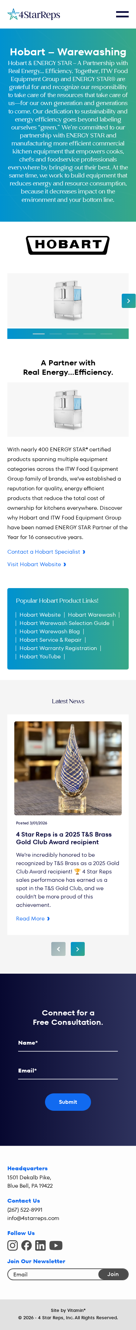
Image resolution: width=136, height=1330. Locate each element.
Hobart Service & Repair (51, 640)
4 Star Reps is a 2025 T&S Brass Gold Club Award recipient (64, 838)
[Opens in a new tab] (12, 1245)
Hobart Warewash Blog (50, 631)
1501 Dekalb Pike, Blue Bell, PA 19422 (30, 1181)
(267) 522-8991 (25, 1210)
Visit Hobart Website (34, 564)
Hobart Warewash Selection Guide (64, 623)
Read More (30, 919)
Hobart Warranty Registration (58, 648)
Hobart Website (40, 615)
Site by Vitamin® (68, 1310)
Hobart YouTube (40, 656)
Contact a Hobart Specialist (43, 552)
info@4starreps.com (33, 1218)
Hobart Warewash (92, 615)
